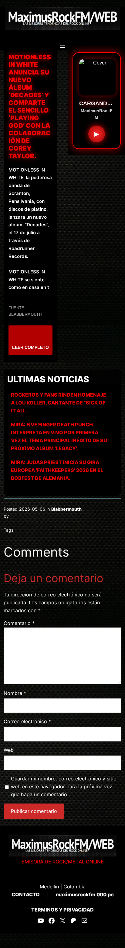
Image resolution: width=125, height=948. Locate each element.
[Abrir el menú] (62, 46)
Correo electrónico (27, 721)
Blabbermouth (66, 509)
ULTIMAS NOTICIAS (48, 379)
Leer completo (30, 347)
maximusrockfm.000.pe (85, 894)
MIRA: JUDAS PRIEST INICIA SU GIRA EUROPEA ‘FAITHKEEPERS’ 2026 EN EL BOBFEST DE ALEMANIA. (57, 470)
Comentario (19, 623)
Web (9, 750)
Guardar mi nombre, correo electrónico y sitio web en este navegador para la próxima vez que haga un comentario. (64, 786)
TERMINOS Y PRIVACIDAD (62, 910)
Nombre (15, 693)
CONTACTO (26, 894)
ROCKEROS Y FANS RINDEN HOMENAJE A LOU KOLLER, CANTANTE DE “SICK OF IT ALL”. (58, 403)
